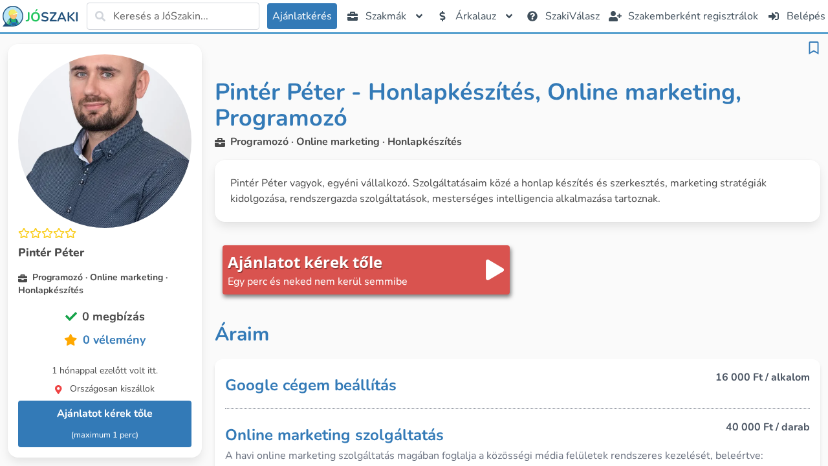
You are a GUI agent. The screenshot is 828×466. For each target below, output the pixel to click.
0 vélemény (114, 340)
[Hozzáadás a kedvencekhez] (813, 47)
